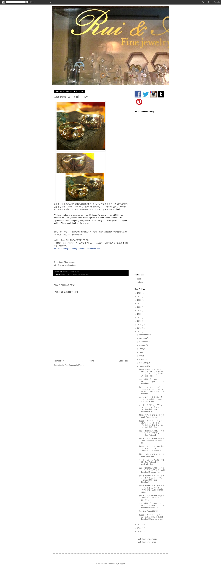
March (142, 359)
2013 (139, 332)
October (142, 338)
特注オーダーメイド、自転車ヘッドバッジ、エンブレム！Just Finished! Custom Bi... (151, 448)
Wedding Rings (83, 274)
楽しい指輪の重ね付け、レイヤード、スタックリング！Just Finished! (151, 381)
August (142, 345)
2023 (139, 297)
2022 (139, 300)
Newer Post (59, 361)
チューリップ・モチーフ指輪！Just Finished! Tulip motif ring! (151, 440)
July (141, 349)
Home (91, 361)
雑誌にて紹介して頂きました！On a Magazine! (151, 455)
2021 (139, 303)
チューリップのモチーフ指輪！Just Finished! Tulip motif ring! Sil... (151, 498)
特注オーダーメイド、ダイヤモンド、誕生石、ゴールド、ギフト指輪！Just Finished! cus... (151, 488)
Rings (75, 274)
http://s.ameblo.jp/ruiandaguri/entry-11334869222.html (77, 248)
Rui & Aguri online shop (146, 542)
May (141, 356)
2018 (139, 314)
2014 (139, 328)
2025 (139, 293)
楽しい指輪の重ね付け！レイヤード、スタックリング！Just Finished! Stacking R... (151, 470)
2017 (139, 318)
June (141, 352)
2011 (139, 528)
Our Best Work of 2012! (148, 511)
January (142, 366)
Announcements (66, 274)
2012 (139, 524)
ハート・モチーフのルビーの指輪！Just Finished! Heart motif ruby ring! (151, 462)
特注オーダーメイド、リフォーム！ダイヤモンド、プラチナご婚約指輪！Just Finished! (151, 479)
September (144, 342)
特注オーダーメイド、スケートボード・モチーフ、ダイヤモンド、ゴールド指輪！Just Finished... (151, 390)
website (140, 282)
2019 (139, 311)
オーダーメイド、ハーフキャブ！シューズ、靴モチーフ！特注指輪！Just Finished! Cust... (151, 408)
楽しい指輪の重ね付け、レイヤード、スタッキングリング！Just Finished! (151, 433)
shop (139, 279)
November (143, 335)
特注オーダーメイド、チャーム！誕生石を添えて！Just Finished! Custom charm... (151, 517)
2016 (139, 321)
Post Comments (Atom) (74, 365)
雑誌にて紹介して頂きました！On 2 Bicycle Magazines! (151, 416)
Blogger (121, 564)
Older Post (123, 361)
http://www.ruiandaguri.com (65, 265)
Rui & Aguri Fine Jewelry (147, 539)
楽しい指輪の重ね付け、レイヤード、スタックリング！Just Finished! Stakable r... (151, 505)
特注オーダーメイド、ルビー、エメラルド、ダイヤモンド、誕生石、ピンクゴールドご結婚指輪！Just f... (151, 424)
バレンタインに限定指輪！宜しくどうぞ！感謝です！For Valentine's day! (151, 399)
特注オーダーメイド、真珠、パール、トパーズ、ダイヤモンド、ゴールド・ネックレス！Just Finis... (151, 372)
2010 (139, 531)
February (143, 363)
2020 (139, 307)
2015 (139, 325)
